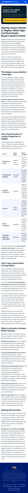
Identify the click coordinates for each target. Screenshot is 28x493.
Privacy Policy (21, 484)
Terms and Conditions (8, 486)
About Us (8, 484)
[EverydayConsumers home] (9, 2)
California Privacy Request (14, 488)
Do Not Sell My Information (14, 490)
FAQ (4, 484)
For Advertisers (21, 486)
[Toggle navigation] (25, 2)
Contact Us (14, 484)
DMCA (15, 486)
